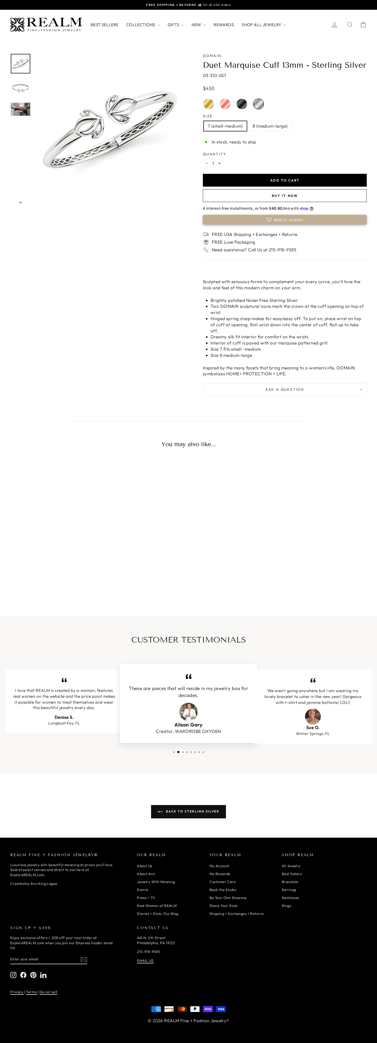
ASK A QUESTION (284, 389)
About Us (144, 866)
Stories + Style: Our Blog (157, 913)
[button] (285, 220)
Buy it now (285, 196)
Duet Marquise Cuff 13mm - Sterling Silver (258, 104)
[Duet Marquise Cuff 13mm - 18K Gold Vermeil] (37, 580)
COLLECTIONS (141, 24)
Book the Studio (223, 889)
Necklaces (290, 897)
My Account (220, 866)
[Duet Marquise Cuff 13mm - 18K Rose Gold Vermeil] (47, 580)
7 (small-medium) (225, 126)
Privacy (17, 992)
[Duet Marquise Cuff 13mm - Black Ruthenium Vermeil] (58, 580)
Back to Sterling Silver (192, 811)
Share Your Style (224, 905)
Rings (286, 905)
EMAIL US (145, 960)
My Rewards (220, 874)
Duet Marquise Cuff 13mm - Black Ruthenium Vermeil (242, 104)
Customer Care (223, 881)
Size (208, 116)
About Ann (146, 874)
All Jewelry (291, 866)
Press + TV (146, 897)
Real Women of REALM (157, 905)
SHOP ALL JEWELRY (262, 24)
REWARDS (224, 24)
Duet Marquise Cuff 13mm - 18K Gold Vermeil (208, 104)
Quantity (214, 154)
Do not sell (48, 992)
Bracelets (290, 881)
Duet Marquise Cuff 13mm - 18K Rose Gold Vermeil (225, 104)
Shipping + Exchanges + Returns (237, 913)
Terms (31, 992)
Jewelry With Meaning (156, 881)
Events (142, 889)
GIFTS (174, 24)
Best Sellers (292, 874)
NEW (197, 24)
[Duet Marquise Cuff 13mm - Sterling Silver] (69, 580)
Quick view (53, 540)
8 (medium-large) (270, 126)
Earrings (289, 889)
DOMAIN (212, 55)
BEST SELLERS (104, 24)
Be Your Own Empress (228, 897)
